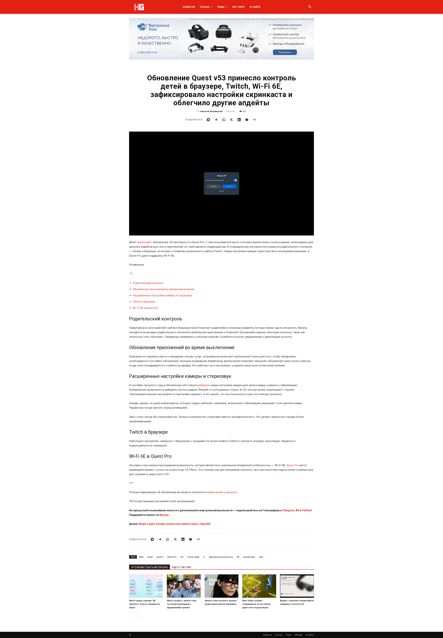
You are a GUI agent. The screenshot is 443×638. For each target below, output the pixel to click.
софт (261, 557)
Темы (220, 6)
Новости (189, 6)
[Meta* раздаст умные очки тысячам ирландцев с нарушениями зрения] (184, 586)
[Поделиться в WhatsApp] (223, 119)
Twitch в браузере (144, 301)
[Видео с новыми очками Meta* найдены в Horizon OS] (297, 586)
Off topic (238, 6)
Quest (150, 557)
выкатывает (144, 242)
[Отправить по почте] (246, 119)
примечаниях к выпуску (221, 492)
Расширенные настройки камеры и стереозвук (162, 295)
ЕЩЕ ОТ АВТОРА (181, 567)
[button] (310, 7)
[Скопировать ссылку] (254, 119)
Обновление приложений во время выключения (163, 289)
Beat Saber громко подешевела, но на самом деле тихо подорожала (256, 604)
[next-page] (137, 614)
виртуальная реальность (221, 557)
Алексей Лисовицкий (211, 111)
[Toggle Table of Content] (131, 274)
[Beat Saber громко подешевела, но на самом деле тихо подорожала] (259, 586)
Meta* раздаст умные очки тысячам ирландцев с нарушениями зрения (181, 604)
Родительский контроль (148, 283)
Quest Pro (293, 465)
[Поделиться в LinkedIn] (239, 119)
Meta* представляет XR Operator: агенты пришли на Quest (144, 604)
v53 (181, 557)
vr (204, 557)
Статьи (204, 6)
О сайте (255, 6)
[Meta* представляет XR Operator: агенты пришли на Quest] (146, 586)
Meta (141, 557)
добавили (203, 385)
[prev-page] (131, 614)
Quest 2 (160, 557)
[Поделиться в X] (231, 119)
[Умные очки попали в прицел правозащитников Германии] (221, 586)
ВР (238, 557)
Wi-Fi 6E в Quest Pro (145, 307)
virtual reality (193, 557)
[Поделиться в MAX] (208, 119)
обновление (249, 557)
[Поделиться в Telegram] (216, 119)
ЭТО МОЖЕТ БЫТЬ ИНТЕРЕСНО (149, 567)
